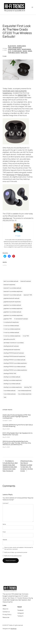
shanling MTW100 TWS (10, 373)
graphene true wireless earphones (13, 308)
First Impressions (15, 47)
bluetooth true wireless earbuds (12, 288)
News (30, 51)
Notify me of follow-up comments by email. (15, 552)
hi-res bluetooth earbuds (21, 319)
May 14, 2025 (6, 447)
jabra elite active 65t (9, 339)
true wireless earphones (24, 390)
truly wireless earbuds (10, 394)
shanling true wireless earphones (13, 380)
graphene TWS (8, 319)
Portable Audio (14, 52)
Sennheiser (10, 175)
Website (5, 539)
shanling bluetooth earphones (12, 349)
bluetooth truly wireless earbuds (12, 295)
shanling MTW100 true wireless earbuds (14, 360)
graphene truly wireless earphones (13, 315)
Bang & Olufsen (23, 175)
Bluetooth (12, 46)
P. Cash (4, 56)
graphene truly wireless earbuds (12, 312)
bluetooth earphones (9, 284)
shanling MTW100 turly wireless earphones (15, 370)
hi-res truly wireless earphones (12, 336)
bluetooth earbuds (26, 281)
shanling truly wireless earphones (13, 387)
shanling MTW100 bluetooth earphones (14, 356)
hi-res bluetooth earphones (11, 322)
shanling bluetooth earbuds (11, 346)
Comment (6, 503)
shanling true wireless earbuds (12, 377)
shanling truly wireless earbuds (12, 383)
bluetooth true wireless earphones (13, 291)
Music (25, 51)
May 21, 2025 (6, 429)
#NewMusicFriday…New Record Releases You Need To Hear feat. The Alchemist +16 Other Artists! (26, 466)
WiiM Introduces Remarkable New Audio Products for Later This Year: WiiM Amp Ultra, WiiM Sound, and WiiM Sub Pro (17, 443)
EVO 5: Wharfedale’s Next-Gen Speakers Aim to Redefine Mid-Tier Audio (18, 433)
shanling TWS (28, 387)
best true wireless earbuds (11, 281)
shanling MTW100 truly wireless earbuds (14, 366)
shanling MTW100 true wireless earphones (15, 363)
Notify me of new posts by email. (13, 556)
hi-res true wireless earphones (12, 329)
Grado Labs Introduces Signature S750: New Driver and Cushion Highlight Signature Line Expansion (17, 416)
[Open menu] (32, 7)
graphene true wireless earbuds (12, 305)
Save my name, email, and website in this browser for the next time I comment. (18, 548)
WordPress (13, 628)
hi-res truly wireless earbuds (11, 332)
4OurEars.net (7, 218)
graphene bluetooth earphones (12, 301)
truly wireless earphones (24, 394)
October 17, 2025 (7, 420)
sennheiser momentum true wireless (14, 342)
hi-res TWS (26, 336)
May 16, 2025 (6, 437)
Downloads (21, 46)
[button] (18, 69)
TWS (5, 397)
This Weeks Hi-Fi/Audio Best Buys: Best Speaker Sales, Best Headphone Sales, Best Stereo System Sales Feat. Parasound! (10, 466)
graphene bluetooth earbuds (11, 298)
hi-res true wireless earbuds (11, 325)
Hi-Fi (9, 51)
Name (4, 524)
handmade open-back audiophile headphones (15, 92)
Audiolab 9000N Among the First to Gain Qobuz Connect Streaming (18, 425)
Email (4, 532)
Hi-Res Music (17, 51)
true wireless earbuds (9, 390)
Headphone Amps (14, 49)
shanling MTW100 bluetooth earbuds (14, 353)
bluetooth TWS (28, 295)
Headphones (26, 49)
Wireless (24, 52)
